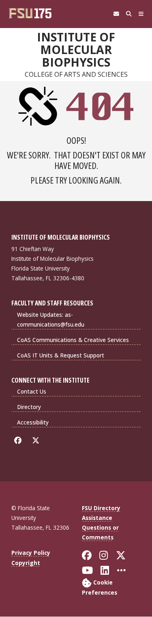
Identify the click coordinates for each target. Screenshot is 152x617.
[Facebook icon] (19, 440)
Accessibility (33, 422)
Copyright (25, 563)
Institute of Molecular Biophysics (76, 49)
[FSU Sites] (141, 14)
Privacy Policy (30, 552)
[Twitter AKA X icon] (37, 440)
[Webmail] (116, 14)
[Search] (128, 14)
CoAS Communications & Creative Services (73, 340)
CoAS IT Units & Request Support (60, 355)
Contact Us (31, 391)
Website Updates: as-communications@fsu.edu (50, 319)
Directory (29, 407)
